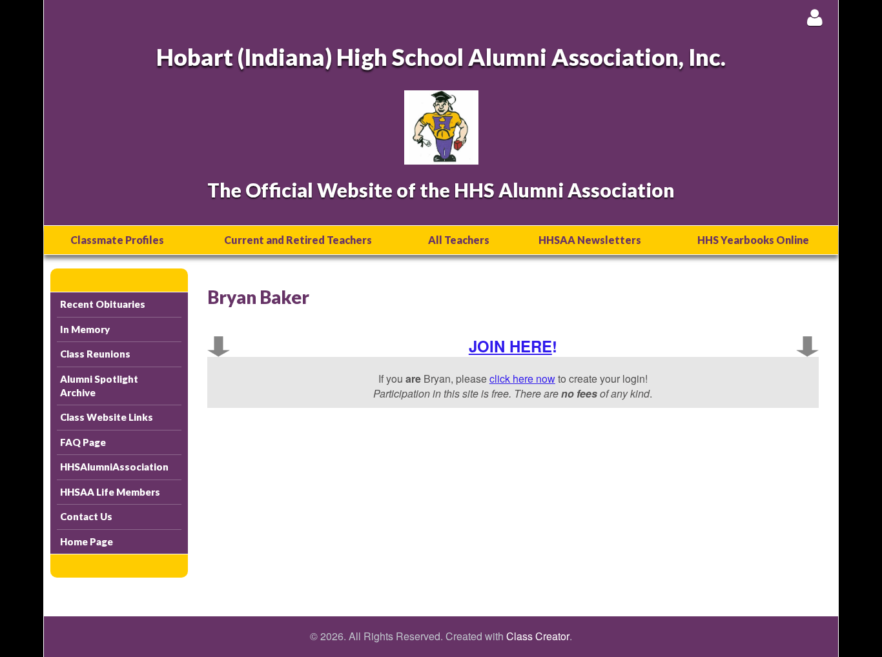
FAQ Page (83, 442)
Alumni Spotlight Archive (99, 385)
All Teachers (458, 240)
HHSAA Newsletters (589, 240)
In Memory (85, 329)
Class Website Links (106, 417)
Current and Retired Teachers (298, 240)
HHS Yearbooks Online (753, 240)
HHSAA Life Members (110, 492)
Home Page (86, 541)
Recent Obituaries (102, 304)
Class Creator (537, 636)
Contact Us (86, 516)
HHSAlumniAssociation (114, 466)
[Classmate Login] (814, 17)
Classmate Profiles (117, 240)
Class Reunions (95, 353)
